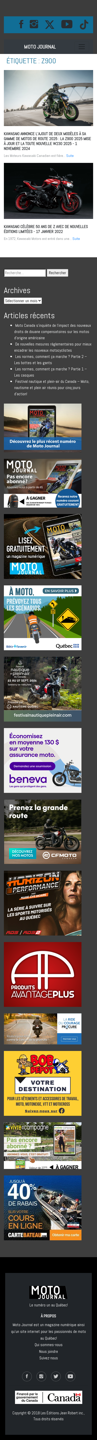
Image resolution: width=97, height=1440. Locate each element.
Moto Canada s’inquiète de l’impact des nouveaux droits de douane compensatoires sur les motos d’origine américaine (52, 332)
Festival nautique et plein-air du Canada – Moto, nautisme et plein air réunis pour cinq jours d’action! (51, 388)
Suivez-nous (48, 1358)
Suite (70, 155)
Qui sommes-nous (49, 1344)
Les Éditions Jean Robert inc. (62, 1412)
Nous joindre (48, 1351)
